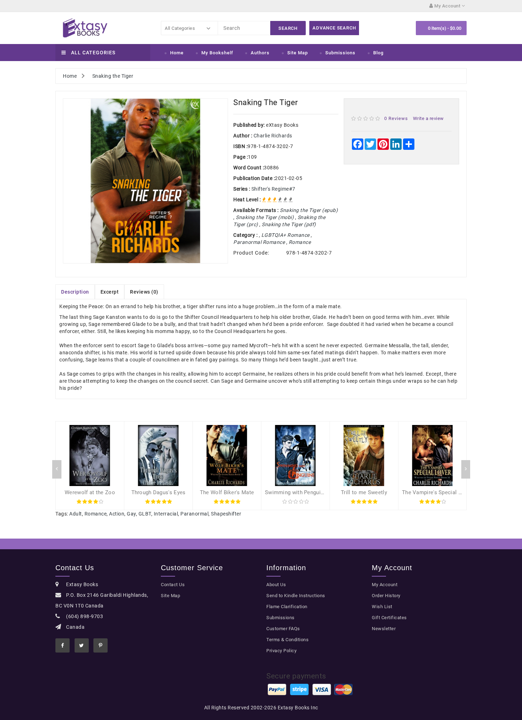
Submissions (340, 52)
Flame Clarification (287, 606)
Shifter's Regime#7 (273, 189)
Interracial (166, 514)
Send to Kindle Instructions (295, 595)
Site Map (297, 52)
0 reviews (396, 118)
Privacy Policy (281, 650)
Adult (75, 514)
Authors (260, 52)
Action (116, 514)
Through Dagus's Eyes (158, 492)
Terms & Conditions (287, 639)
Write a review (428, 118)
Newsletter (384, 628)
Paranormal (194, 514)
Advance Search (334, 28)
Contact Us (173, 584)
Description (75, 292)
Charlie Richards (273, 135)
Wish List (382, 606)
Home (177, 52)
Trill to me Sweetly (364, 492)
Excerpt (109, 292)
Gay (131, 514)
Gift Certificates (389, 617)
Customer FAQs (283, 628)
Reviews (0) (144, 292)
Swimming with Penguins (296, 492)
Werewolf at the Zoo (90, 492)
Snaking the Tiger (113, 76)
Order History (386, 595)
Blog (378, 52)
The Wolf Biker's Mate (227, 492)
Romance (96, 514)
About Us (276, 584)
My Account (384, 584)
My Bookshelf (217, 52)
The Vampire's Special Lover (437, 492)
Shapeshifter (226, 514)
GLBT (144, 514)
